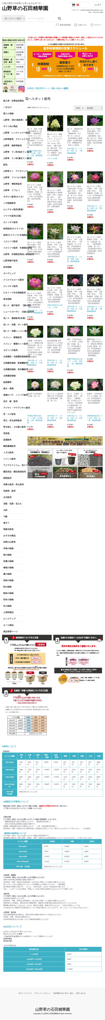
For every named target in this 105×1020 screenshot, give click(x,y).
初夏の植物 (8, 561)
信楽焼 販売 (9, 491)
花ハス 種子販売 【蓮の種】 (14, 305)
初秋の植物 (8, 580)
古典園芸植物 (9, 375)
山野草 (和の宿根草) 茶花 (14, 120)
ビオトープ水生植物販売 (14, 292)
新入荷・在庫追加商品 (13, 101)
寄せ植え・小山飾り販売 (14, 427)
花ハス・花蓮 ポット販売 (14, 324)
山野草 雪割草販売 (12, 184)
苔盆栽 (6, 433)
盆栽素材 (7, 382)
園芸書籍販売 (9, 446)
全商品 (30, 88)
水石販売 (7, 497)
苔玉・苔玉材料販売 (12, 420)
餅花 (5, 164)
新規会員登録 (65, 25)
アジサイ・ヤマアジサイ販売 (14, 407)
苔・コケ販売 (9, 414)
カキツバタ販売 (10, 350)
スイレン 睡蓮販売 (12, 337)
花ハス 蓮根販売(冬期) (14, 318)
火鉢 (5, 510)
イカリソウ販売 (10, 241)
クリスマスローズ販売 (13, 280)
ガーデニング (10, 273)
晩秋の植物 (8, 593)
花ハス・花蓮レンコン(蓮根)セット (14, 331)
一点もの (7, 107)
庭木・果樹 (8, 388)
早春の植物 (8, 548)
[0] (73, 5)
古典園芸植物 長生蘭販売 (14, 369)
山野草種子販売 (10, 260)
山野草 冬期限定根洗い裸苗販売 (14, 254)
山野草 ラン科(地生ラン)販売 (14, 152)
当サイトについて (25, 993)
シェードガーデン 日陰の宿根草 (14, 312)
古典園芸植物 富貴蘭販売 (14, 363)
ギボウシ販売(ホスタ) (13, 196)
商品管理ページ (10, 631)
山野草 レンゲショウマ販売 (14, 132)
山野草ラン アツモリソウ (14, 171)
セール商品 (8, 625)
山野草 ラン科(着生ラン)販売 (14, 158)
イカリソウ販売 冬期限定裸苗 (14, 248)
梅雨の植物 (8, 567)
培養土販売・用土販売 (13, 484)
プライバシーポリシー (42, 993)
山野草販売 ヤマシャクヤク (14, 139)
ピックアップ (9, 618)
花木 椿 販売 (10, 401)
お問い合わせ (81, 993)
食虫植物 (7, 299)
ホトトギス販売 (10, 222)
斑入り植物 (8, 113)
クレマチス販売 (10, 286)
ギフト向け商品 (10, 126)
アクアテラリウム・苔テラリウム (14, 465)
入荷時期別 (8, 612)
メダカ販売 (8, 452)
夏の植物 (7, 574)
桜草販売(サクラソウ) (13, 228)
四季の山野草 (9, 542)
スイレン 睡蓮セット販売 (14, 344)
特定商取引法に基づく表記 (63, 993)
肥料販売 (7, 478)
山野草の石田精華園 (25, 8)
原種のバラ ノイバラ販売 (14, 395)
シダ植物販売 (9, 203)
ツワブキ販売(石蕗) (12, 216)
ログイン (98, 25)
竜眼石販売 (8, 529)
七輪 (5, 516)
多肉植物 (7, 267)
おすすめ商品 (9, 535)
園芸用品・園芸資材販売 (14, 471)
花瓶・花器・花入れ (12, 503)
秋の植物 (7, 587)
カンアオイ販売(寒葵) (13, 209)
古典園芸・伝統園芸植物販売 (14, 356)
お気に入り (82, 25)
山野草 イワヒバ (11, 190)
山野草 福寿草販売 (12, 145)
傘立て (6, 523)
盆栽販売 (7, 439)
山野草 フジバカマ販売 (14, 177)
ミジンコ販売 (9, 459)
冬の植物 (7, 606)
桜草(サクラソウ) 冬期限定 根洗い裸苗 (14, 235)
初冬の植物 (8, 599)
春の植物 (7, 555)
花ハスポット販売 (60, 88)
